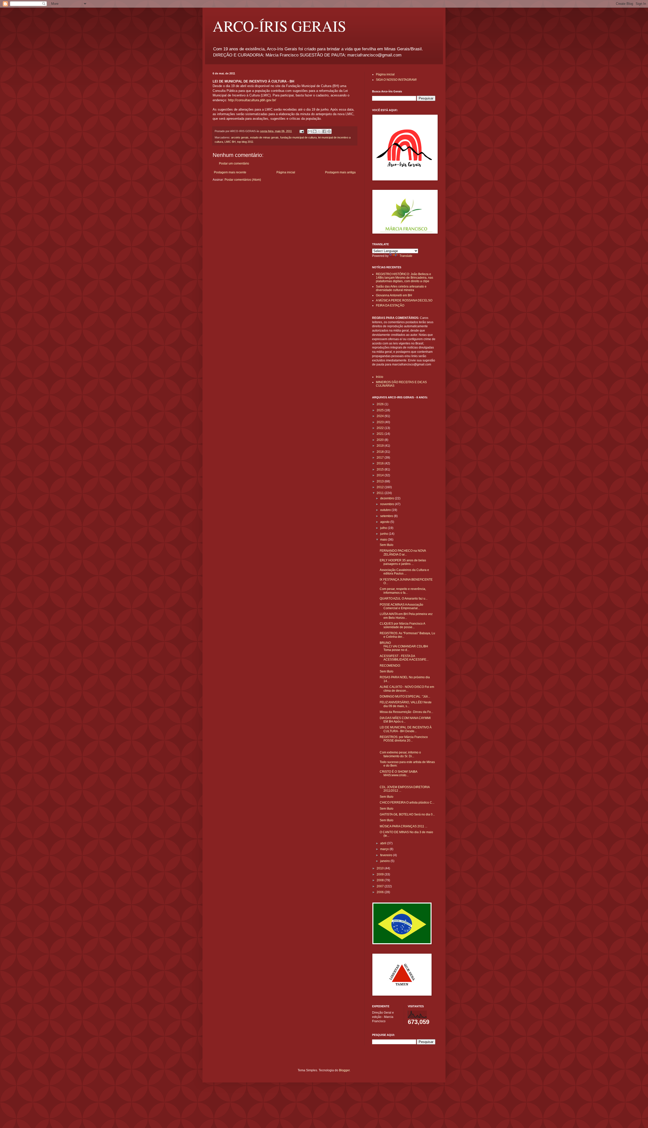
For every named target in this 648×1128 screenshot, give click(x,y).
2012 (380, 487)
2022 (380, 428)
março (385, 849)
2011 (380, 493)
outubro (386, 510)
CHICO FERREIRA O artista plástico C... (407, 802)
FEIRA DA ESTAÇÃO (390, 305)
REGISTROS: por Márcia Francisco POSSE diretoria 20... (404, 738)
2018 (380, 452)
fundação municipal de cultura (298, 137)
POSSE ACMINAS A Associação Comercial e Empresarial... (401, 606)
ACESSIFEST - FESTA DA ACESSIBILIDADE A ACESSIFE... (404, 657)
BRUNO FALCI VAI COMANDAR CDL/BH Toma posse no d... (404, 646)
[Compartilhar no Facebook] (324, 131)
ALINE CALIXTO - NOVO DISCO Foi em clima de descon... (407, 688)
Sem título (386, 545)
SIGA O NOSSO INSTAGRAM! (396, 79)
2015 (380, 469)
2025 (380, 410)
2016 (380, 463)
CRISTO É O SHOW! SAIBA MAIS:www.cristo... (398, 773)
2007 (380, 886)
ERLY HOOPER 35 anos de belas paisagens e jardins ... (403, 562)
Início (379, 377)
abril (383, 843)
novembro (387, 504)
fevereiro (386, 855)
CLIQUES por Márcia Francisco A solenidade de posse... (402, 625)
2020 (380, 440)
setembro (387, 516)
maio (384, 539)
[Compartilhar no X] (319, 131)
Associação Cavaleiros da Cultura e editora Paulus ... (404, 571)
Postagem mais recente (230, 172)
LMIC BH (230, 141)
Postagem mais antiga (340, 172)
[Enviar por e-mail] (309, 131)
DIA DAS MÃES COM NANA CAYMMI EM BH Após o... (405, 719)
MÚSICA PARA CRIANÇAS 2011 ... (403, 826)
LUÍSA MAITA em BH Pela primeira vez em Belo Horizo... (406, 615)
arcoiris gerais (240, 137)
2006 (380, 892)
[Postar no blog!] (314, 131)
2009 (380, 874)
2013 (380, 481)
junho (384, 534)
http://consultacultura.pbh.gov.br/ (252, 100)
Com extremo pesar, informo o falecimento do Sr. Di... (400, 754)
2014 (380, 475)
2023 (380, 422)
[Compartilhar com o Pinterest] (329, 131)
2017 (380, 457)
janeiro (385, 861)
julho (384, 528)
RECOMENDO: (390, 665)
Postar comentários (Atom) (243, 179)
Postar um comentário (234, 163)
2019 (380, 445)
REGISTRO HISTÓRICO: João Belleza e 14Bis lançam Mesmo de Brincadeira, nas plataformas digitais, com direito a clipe (404, 277)
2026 (380, 404)
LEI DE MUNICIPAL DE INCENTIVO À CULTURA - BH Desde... (406, 729)
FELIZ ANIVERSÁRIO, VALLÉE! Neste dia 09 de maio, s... (406, 704)
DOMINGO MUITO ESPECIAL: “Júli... (405, 696)
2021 (380, 434)
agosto (385, 522)
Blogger (344, 1070)
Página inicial (285, 172)
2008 (380, 880)
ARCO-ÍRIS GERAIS (279, 26)
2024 (380, 416)
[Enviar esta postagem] (301, 131)
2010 (380, 868)
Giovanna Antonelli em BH (394, 295)
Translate (405, 256)
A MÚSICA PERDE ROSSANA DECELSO (404, 300)
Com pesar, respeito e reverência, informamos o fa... (403, 590)
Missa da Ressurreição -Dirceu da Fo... (406, 712)
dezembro (387, 498)
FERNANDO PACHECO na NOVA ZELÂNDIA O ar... (403, 552)
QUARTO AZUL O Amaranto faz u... (404, 598)
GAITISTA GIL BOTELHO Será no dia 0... (407, 814)
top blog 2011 (245, 141)
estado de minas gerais (264, 137)
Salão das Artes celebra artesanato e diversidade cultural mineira (401, 288)
